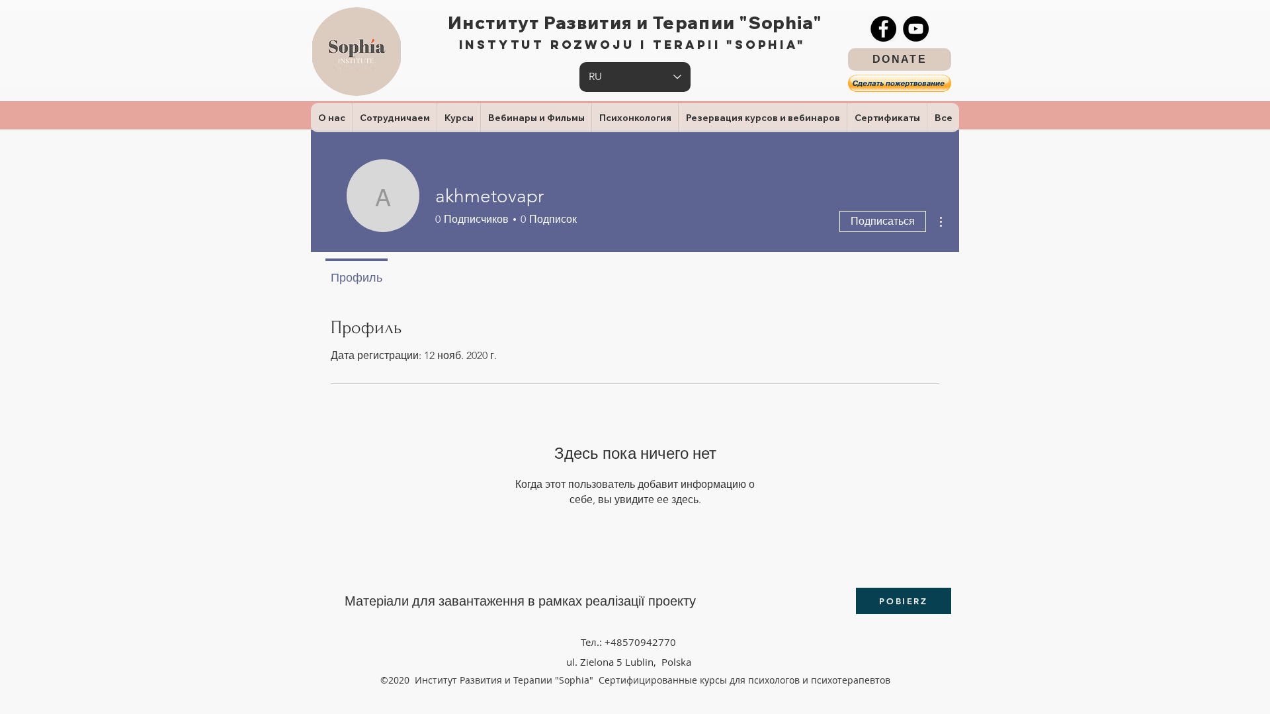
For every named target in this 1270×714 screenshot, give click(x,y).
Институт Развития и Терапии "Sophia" (635, 23)
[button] (899, 83)
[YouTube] (916, 29)
